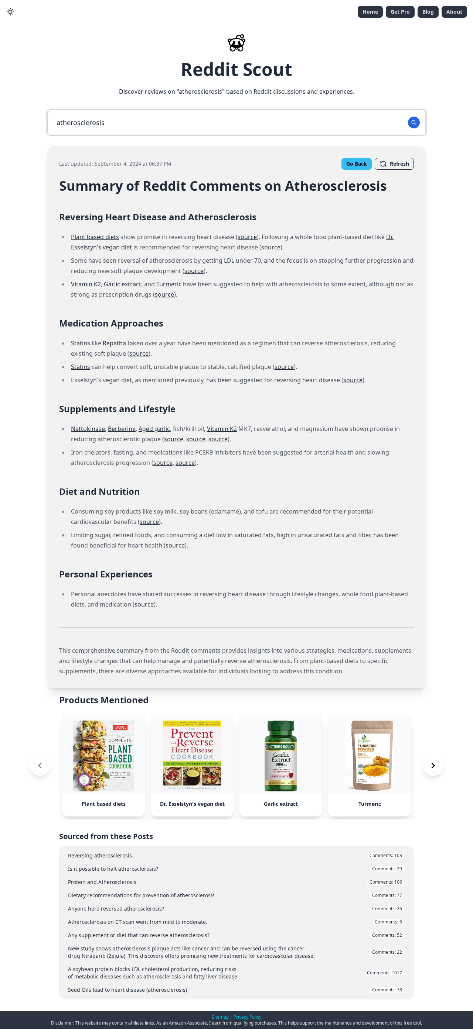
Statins (80, 343)
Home (370, 11)
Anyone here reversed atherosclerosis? (235, 908)
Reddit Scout (236, 69)
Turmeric (168, 284)
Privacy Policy (247, 1017)
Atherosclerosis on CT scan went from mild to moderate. (235, 921)
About (454, 11)
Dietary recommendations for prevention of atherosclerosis (235, 895)
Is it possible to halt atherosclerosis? (235, 868)
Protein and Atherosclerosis (235, 881)
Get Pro (400, 11)
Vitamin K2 (86, 284)
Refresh (399, 163)
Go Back (356, 163)
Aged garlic (154, 429)
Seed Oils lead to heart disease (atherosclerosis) (235, 989)
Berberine (122, 429)
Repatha (114, 343)
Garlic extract (122, 284)
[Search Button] (414, 122)
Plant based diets (95, 237)
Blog (428, 11)
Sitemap (220, 1017)
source (247, 237)
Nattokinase (88, 429)
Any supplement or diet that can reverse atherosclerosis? (235, 935)
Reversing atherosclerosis (235, 855)
